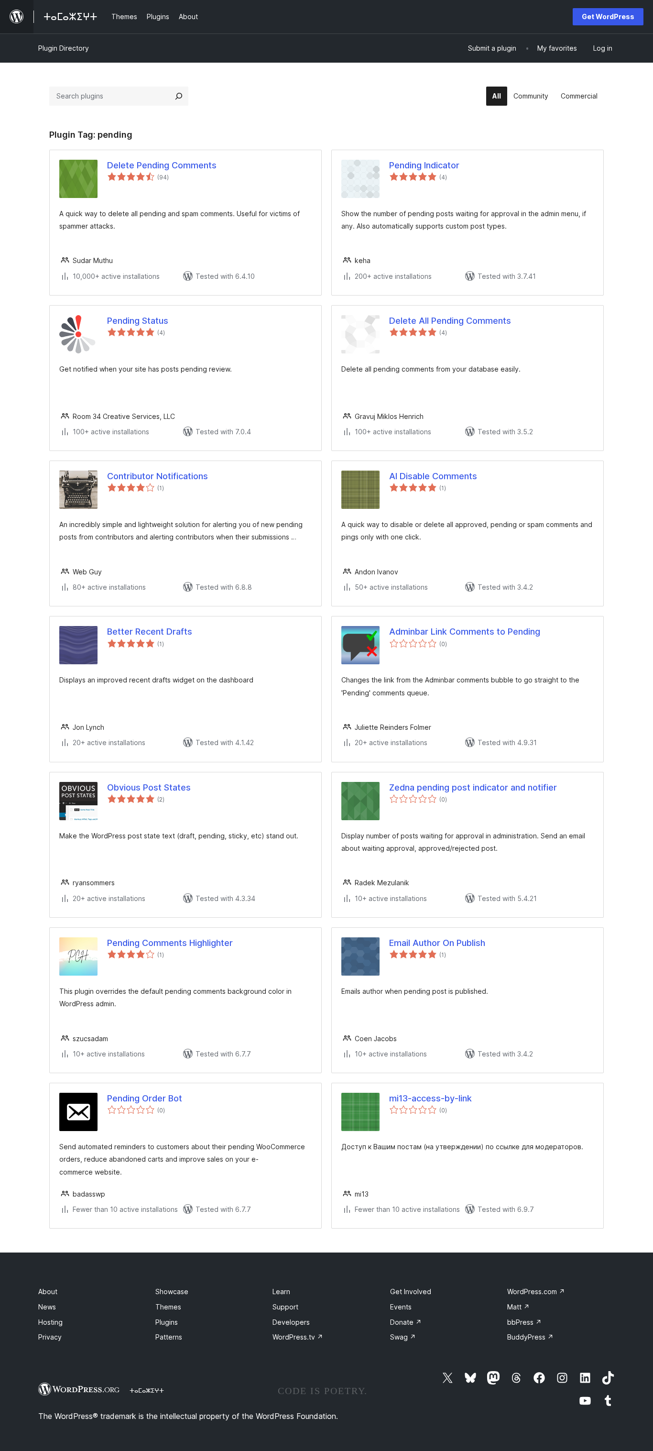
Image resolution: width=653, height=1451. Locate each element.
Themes (168, 1307)
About (47, 1291)
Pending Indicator (424, 165)
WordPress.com (536, 1291)
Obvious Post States (149, 787)
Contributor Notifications (157, 476)
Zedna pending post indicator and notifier (473, 787)
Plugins (166, 1322)
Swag (403, 1337)
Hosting (50, 1322)
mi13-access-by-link (430, 1098)
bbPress (524, 1322)
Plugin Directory (63, 48)
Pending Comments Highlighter (170, 943)
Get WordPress (608, 16)
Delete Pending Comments (162, 165)
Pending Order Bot (144, 1098)
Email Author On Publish (437, 943)
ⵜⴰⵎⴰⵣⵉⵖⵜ (147, 1390)
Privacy (50, 1337)
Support (285, 1307)
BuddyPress (530, 1337)
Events (401, 1307)
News (47, 1307)
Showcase (171, 1291)
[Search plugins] (178, 96)
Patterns (168, 1337)
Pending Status (137, 321)
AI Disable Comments (433, 476)
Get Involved (410, 1291)
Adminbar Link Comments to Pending (464, 632)
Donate (406, 1322)
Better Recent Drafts (149, 632)
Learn (281, 1291)
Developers (291, 1322)
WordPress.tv (297, 1337)
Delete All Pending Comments (450, 321)
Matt (518, 1307)
